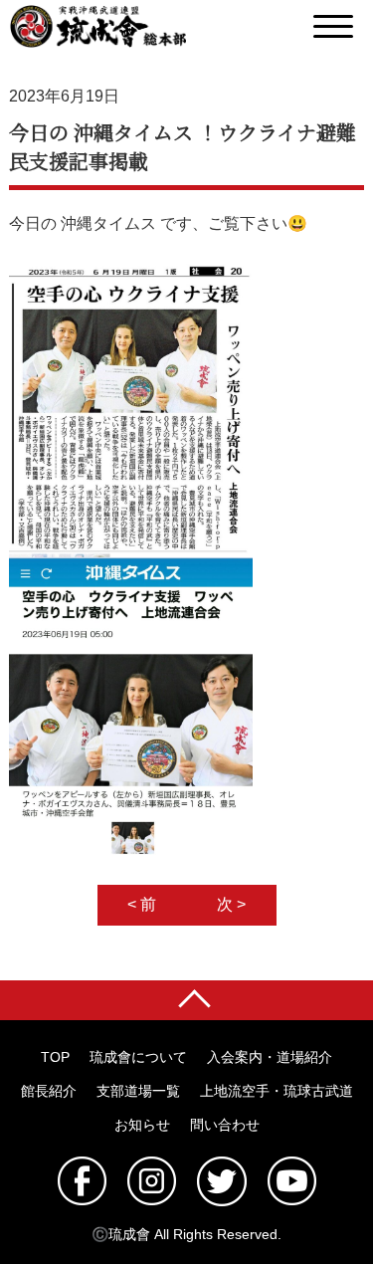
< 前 (141, 904)
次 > (231, 904)
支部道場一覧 (138, 1091)
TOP (55, 1057)
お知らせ (142, 1125)
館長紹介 (49, 1091)
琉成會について (138, 1057)
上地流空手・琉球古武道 (276, 1091)
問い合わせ (225, 1125)
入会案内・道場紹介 (269, 1057)
